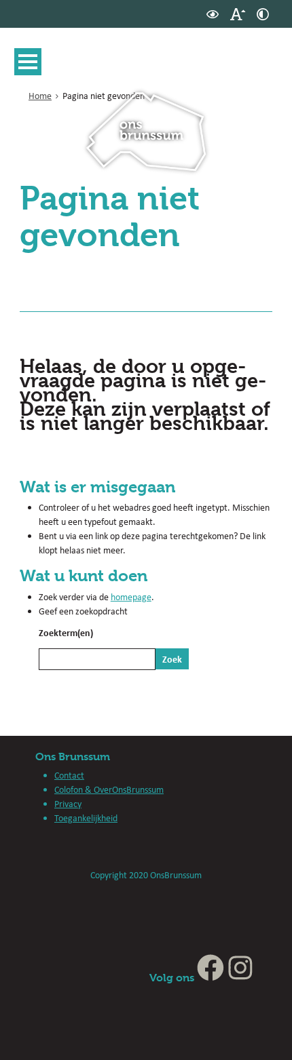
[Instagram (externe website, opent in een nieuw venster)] (240, 977)
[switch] (212, 14)
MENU (27, 61)
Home (40, 96)
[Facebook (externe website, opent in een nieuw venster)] (210, 977)
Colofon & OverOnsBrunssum (109, 789)
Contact (69, 775)
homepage (131, 597)
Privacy (67, 804)
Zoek (172, 658)
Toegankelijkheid (85, 818)
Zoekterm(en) (66, 632)
